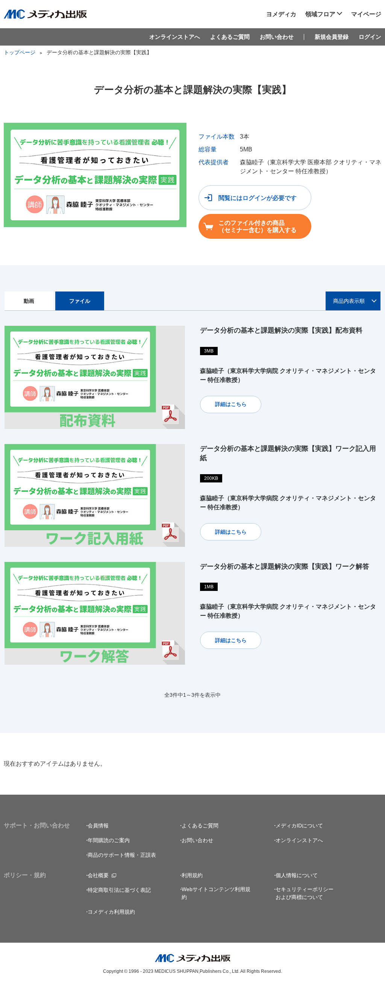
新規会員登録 (332, 37)
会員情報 (98, 826)
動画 (29, 301)
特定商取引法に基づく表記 (119, 890)
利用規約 (192, 875)
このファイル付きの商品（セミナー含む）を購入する (257, 226)
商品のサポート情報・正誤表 (122, 855)
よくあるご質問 (230, 37)
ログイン (370, 37)
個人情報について (297, 875)
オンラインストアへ (174, 37)
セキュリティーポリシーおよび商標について (304, 893)
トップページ (19, 52)
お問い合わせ (277, 37)
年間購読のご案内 (109, 840)
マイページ (366, 14)
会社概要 (98, 875)
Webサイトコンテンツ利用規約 (216, 893)
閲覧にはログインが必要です (257, 198)
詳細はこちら (231, 404)
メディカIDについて (299, 826)
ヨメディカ (281, 14)
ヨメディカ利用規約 (111, 912)
